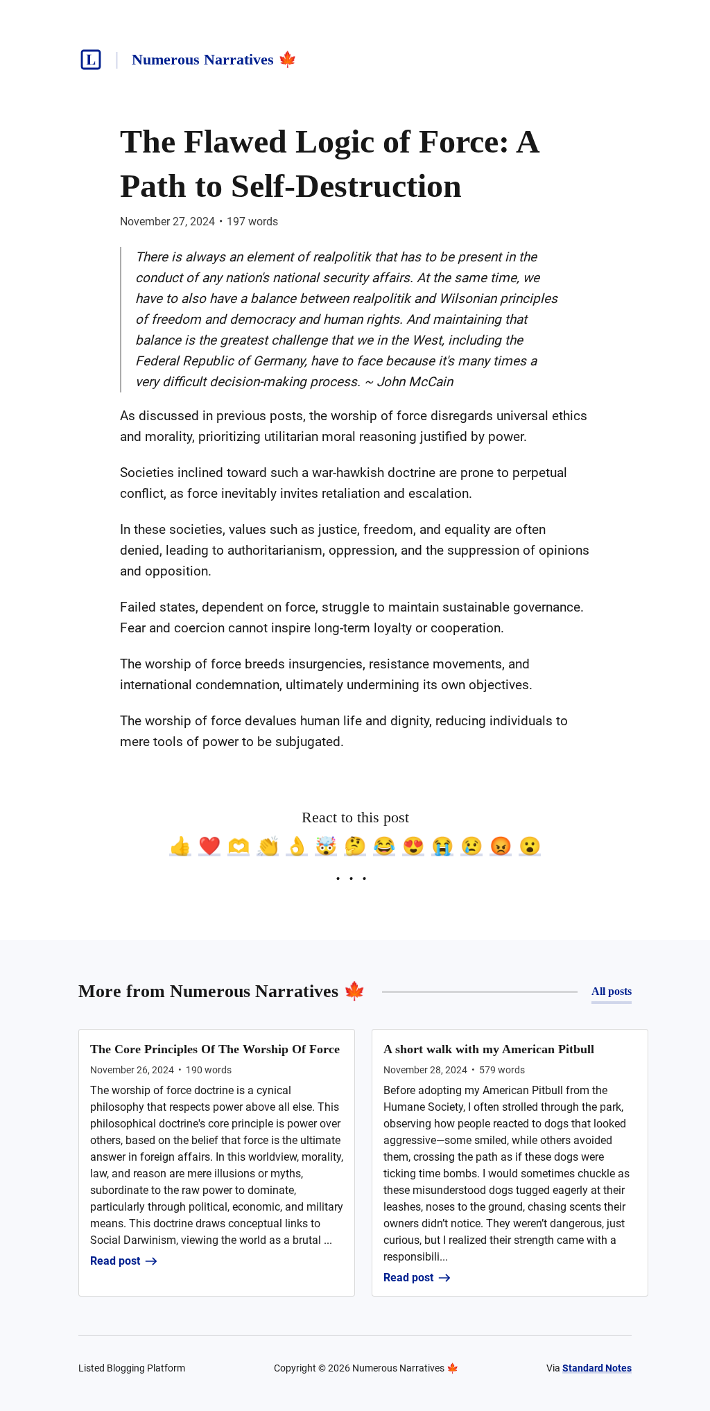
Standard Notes (597, 1368)
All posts (611, 991)
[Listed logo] (91, 59)
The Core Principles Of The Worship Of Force (215, 1049)
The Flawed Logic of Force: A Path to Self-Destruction (329, 163)
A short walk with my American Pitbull (488, 1049)
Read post (115, 1260)
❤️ (209, 846)
